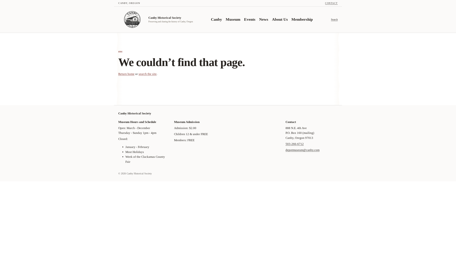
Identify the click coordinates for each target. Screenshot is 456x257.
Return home (126, 74)
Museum (233, 19)
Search (334, 19)
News (263, 19)
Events (249, 19)
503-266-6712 (295, 144)
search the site (148, 74)
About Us (280, 19)
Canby (216, 19)
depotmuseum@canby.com (303, 150)
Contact (331, 3)
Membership (302, 19)
